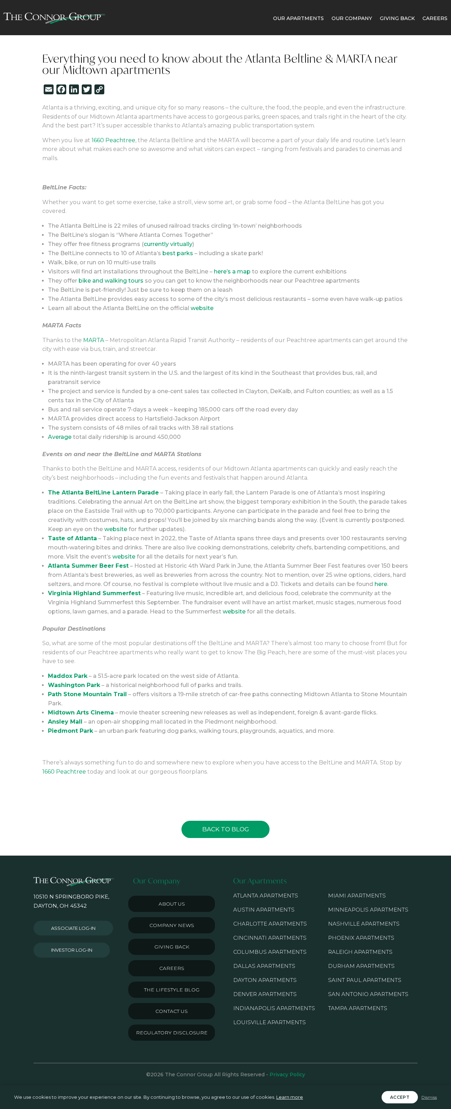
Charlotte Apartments (270, 923)
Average (60, 437)
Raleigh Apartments (360, 952)
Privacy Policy (287, 1074)
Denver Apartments (265, 994)
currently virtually (168, 244)
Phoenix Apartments (361, 937)
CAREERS (434, 18)
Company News (171, 925)
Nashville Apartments (364, 923)
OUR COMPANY (352, 18)
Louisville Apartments (269, 1022)
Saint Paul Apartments (364, 980)
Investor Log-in (71, 950)
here (381, 584)
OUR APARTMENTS (298, 18)
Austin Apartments (264, 909)
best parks (177, 253)
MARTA (93, 340)
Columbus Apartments (270, 952)
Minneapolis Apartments (368, 909)
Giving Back (171, 947)
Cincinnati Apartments (270, 937)
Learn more (289, 1097)
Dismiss (429, 1097)
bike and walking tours (111, 280)
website (202, 308)
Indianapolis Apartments (274, 1008)
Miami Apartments (357, 895)
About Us (172, 904)
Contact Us (171, 1011)
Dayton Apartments (265, 980)
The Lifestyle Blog (171, 990)
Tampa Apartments (357, 1008)
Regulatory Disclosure (172, 1032)
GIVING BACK (397, 18)
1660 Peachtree (113, 140)
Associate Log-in (73, 928)
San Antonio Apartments (368, 994)
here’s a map (232, 271)
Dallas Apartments (264, 966)
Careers (171, 968)
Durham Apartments (361, 966)
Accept (399, 1097)
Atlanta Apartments (265, 895)
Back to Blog (225, 829)
